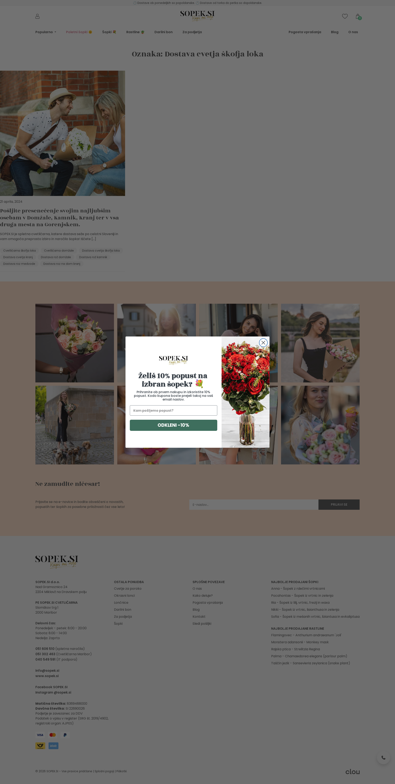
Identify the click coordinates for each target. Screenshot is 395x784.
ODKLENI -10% (173, 425)
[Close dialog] (263, 343)
